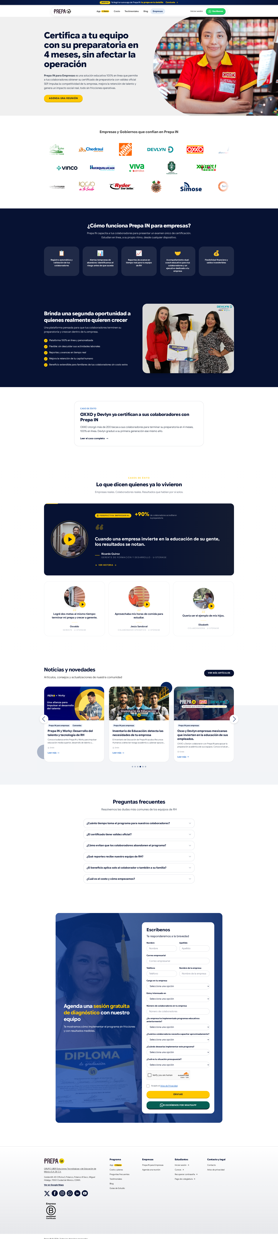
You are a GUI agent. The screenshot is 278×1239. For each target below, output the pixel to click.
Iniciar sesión (196, 11)
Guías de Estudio (117, 1188)
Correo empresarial (156, 955)
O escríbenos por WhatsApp (179, 1105)
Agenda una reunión (63, 98)
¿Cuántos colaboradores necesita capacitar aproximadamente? (178, 1034)
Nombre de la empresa (190, 968)
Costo (117, 11)
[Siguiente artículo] (234, 719)
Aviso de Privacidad (169, 1085)
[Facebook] (55, 1193)
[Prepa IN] (54, 1161)
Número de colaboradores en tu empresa (167, 1005)
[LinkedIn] (77, 1193)
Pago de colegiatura (185, 1179)
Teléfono (151, 968)
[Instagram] (62, 1193)
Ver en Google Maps (54, 1185)
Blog (145, 11)
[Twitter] (47, 1193)
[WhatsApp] (70, 1193)
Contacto (211, 1165)
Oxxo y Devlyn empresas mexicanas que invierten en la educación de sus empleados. (138, 735)
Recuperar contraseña (186, 1174)
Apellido (183, 943)
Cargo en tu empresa (157, 980)
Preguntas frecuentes (119, 1174)
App (102, 11)
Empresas (158, 11)
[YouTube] (85, 1193)
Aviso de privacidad (215, 1169)
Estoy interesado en (156, 993)
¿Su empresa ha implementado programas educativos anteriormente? (173, 1020)
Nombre (150, 943)
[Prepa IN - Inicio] (62, 11)
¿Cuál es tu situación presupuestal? (164, 1059)
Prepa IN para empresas (59, 725)
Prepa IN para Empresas (152, 1165)
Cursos (179, 1169)
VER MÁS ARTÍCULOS (219, 673)
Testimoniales (132, 11)
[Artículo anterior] (44, 719)
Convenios (206, 725)
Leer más (52, 752)
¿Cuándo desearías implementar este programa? (170, 1046)
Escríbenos (217, 11)
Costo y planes (116, 1169)
